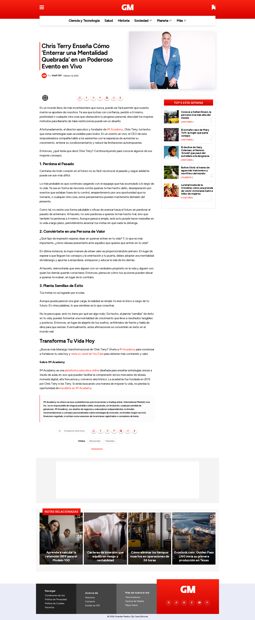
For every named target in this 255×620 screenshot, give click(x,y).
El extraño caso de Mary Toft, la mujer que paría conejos (195, 132)
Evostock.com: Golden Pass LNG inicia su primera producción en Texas (194, 556)
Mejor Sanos (131, 605)
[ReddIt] (114, 98)
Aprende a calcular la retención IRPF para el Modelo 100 (61, 556)
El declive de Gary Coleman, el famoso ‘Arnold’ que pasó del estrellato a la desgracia (195, 152)
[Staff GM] (45, 75)
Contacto (90, 601)
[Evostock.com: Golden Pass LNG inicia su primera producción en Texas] (193, 538)
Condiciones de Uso (55, 595)
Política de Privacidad (56, 599)
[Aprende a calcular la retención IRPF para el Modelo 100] (61, 538)
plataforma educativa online (82, 370)
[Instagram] (184, 603)
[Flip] (107, 98)
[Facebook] (86, 98)
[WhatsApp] (80, 98)
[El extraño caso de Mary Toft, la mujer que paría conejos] (171, 134)
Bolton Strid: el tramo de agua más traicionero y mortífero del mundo (195, 170)
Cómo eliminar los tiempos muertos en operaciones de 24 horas (149, 556)
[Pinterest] (100, 98)
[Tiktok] (176, 603)
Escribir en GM (92, 605)
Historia (187, 122)
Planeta (187, 178)
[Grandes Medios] (128, 7)
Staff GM (56, 75)
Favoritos (49, 607)
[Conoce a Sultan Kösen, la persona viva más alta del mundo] (171, 116)
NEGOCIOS (94, 441)
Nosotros (90, 597)
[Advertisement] (127, 480)
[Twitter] (169, 603)
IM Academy (115, 129)
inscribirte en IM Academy (75, 388)
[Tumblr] (120, 98)
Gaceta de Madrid (134, 601)
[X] (93, 98)
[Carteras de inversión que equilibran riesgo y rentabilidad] (105, 538)
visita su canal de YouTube (87, 354)
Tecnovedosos (132, 597)
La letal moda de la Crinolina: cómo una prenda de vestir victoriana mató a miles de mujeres (197, 189)
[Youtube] (199, 603)
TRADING (110, 441)
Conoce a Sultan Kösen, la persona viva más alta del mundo (196, 114)
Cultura (187, 198)
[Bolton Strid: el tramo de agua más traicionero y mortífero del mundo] (171, 172)
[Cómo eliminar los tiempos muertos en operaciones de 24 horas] (149, 538)
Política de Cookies (54, 603)
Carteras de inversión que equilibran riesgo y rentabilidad (105, 556)
